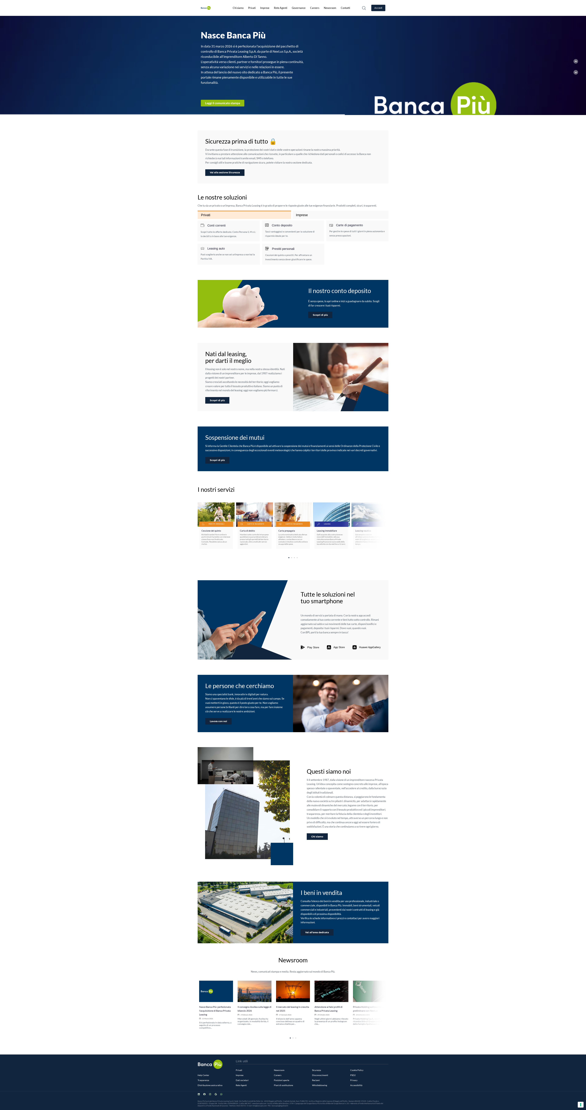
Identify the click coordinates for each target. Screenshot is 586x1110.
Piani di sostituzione (283, 1085)
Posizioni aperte (281, 1080)
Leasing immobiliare (327, 530)
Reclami (316, 1080)
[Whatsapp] (221, 1094)
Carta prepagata (286, 530)
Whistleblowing (319, 1085)
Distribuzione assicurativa (210, 1085)
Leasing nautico (363, 530)
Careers (314, 7)
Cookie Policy (356, 1070)
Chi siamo (238, 7)
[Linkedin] (199, 1094)
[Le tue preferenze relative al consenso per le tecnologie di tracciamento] (581, 1105)
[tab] (244, 215)
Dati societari (242, 1080)
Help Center (203, 1075)
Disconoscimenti (320, 1075)
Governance (299, 7)
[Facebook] (204, 1094)
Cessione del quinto (211, 530)
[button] (364, 8)
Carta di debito (247, 530)
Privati (252, 7)
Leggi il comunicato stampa (214, 103)
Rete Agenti (280, 7)
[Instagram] (210, 1094)
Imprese (264, 7)
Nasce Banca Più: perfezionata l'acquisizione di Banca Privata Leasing (215, 1010)
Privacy (353, 1080)
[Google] (216, 1094)
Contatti (345, 7)
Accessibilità (356, 1085)
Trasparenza (203, 1080)
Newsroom (330, 7)
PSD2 (353, 1075)
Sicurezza (316, 1070)
